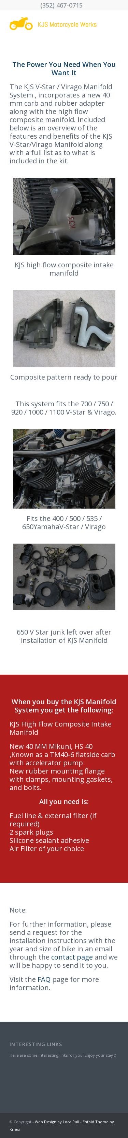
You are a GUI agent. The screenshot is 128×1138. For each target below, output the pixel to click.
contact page (72, 957)
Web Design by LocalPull (57, 1121)
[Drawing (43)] (53, 23)
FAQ (44, 979)
